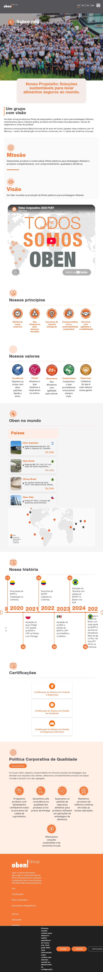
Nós (13, 888)
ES (83, 5)
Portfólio (16, 925)
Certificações (17, 894)
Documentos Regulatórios (24, 905)
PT (79, 5)
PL (88, 5)
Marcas (15, 913)
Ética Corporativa (19, 899)
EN (92, 5)
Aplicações (17, 919)
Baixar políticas (18, 766)
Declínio (79, 949)
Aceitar (63, 949)
